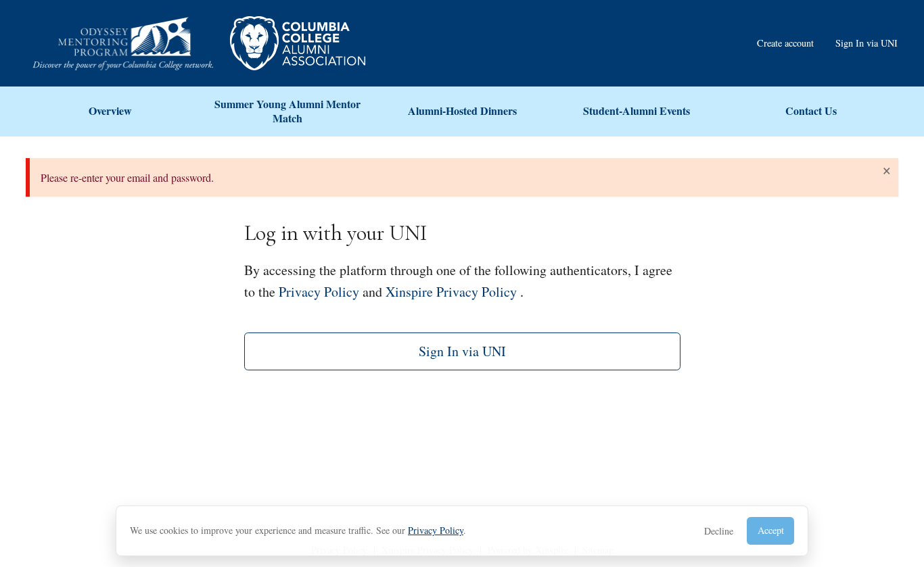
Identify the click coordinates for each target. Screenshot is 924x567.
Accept (771, 530)
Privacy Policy (435, 530)
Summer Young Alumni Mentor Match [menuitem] (287, 111)
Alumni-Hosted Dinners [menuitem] (462, 110)
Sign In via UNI (462, 351)
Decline (718, 530)
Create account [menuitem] (785, 42)
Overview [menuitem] (110, 110)
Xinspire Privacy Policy (451, 291)
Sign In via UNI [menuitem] (866, 42)
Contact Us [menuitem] (811, 110)
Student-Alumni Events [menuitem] (636, 110)
